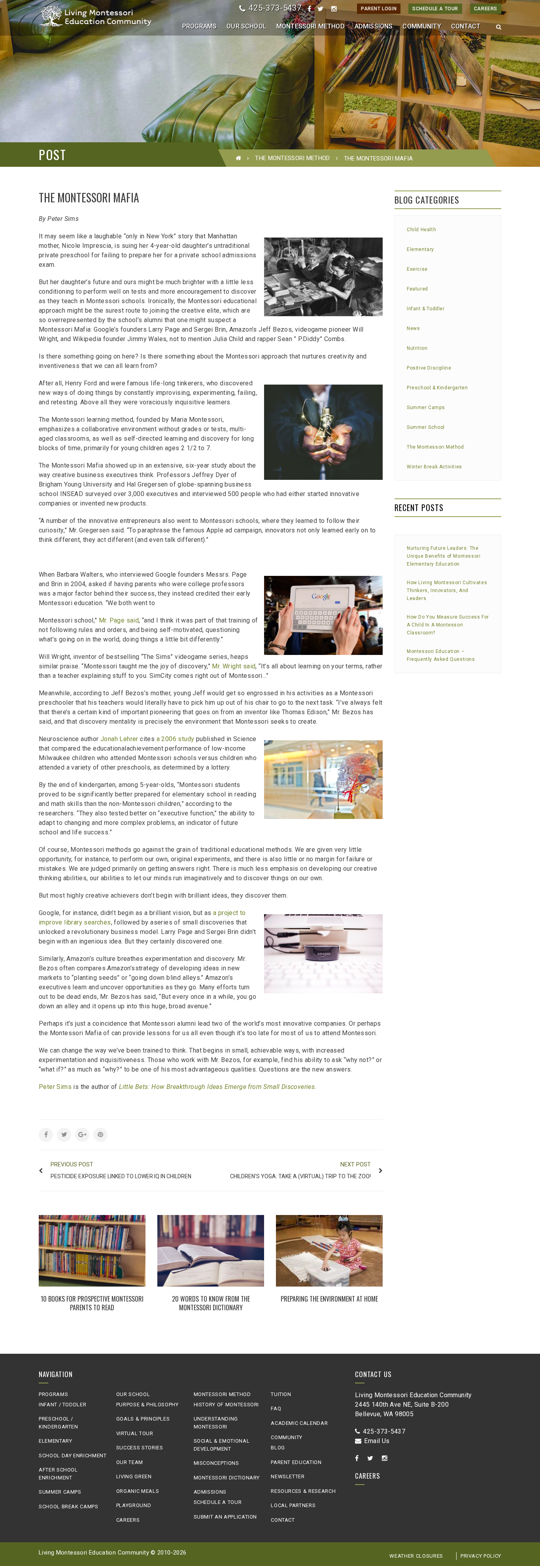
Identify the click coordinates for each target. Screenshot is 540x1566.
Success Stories (139, 1448)
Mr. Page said (119, 620)
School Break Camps (68, 1506)
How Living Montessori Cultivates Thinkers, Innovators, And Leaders (447, 590)
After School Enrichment (58, 1474)
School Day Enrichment (73, 1455)
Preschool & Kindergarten (437, 388)
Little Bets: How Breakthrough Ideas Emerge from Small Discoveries (217, 1087)
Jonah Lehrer (119, 739)
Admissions (210, 1492)
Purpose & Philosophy (147, 1405)
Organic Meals (137, 1491)
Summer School (426, 427)
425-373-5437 (275, 8)
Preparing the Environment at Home (329, 1299)
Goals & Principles (143, 1419)
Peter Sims (55, 1087)
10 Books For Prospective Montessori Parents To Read (92, 1303)
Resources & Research (303, 1491)
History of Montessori (226, 1405)
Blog (278, 1448)
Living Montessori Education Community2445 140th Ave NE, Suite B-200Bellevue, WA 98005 (413, 1404)
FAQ (276, 1408)
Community (286, 1437)
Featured (417, 289)
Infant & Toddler (426, 308)
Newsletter (288, 1476)
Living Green (134, 1476)
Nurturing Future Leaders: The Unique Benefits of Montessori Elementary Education (443, 556)
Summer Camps (426, 407)
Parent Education (296, 1462)
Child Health (421, 229)
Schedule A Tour (435, 8)
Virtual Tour (134, 1433)
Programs (53, 1394)
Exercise (417, 269)
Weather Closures (416, 1556)
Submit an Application (225, 1517)
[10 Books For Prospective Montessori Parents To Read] (92, 1251)
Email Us (376, 1441)
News (413, 328)
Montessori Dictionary (227, 1478)
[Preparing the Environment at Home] (329, 1251)
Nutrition (417, 348)
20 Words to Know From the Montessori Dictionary (211, 1303)
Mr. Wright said (233, 666)
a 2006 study (175, 739)
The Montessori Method (292, 158)
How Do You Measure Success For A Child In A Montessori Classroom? (448, 625)
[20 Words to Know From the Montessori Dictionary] (210, 1251)
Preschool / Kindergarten (58, 1423)
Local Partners (293, 1505)
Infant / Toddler (62, 1405)
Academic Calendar (299, 1423)
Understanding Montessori (216, 1423)
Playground (133, 1505)
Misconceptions (216, 1463)
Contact (283, 1520)
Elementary (420, 249)
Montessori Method (222, 1394)
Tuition (281, 1394)
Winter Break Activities (434, 467)
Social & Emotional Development (222, 1445)
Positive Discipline (429, 368)
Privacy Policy (481, 1556)
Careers (485, 8)
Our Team (129, 1462)
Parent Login (379, 8)
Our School (133, 1394)
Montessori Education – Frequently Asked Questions (441, 655)
